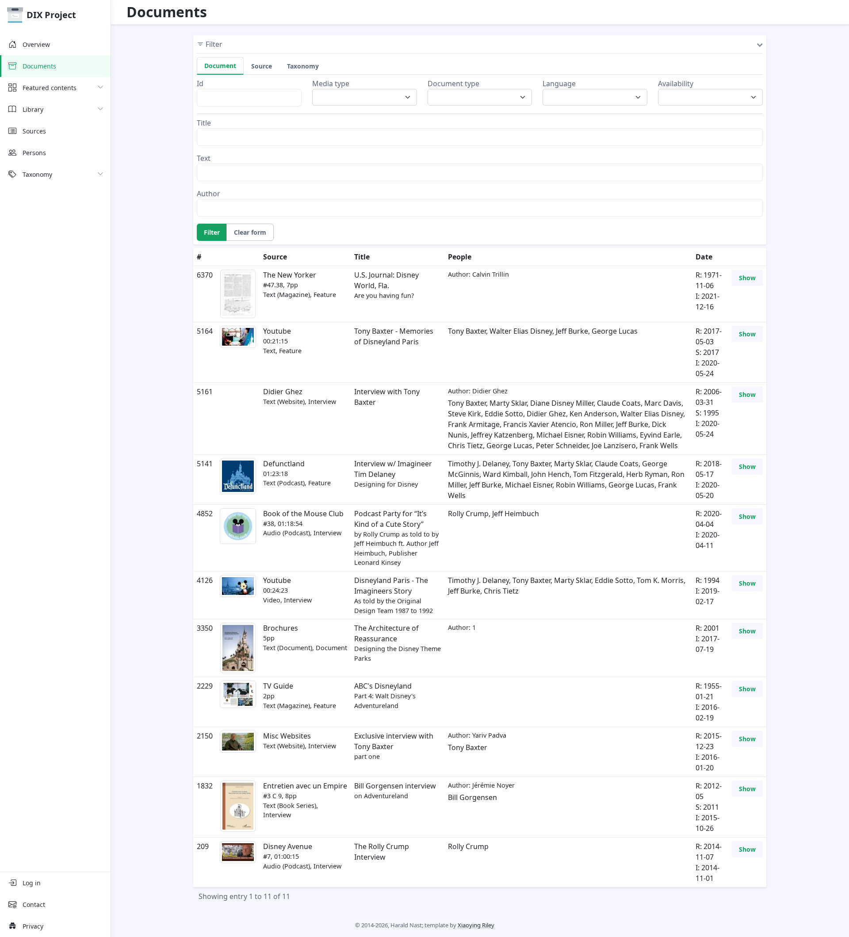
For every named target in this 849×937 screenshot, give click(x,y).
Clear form (250, 232)
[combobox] (367, 97)
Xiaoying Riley (476, 925)
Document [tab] (220, 65)
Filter (212, 232)
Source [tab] (261, 66)
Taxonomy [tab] (303, 66)
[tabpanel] (480, 147)
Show (747, 278)
